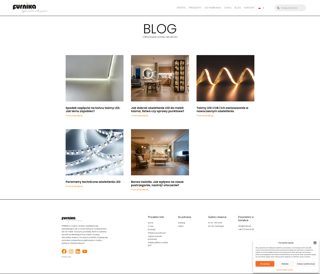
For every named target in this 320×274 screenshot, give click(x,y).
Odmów (285, 264)
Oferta (181, 7)
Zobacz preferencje (306, 264)
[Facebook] (64, 251)
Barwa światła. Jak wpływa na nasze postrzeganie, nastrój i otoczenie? (157, 183)
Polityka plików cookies (284, 270)
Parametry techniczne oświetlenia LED (93, 182)
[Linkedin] (77, 251)
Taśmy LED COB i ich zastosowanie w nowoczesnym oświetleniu (222, 109)
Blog (237, 7)
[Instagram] (71, 251)
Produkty (195, 7)
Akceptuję (265, 264)
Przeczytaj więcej (74, 116)
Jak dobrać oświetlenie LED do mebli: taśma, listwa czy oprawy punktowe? (157, 109)
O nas (228, 7)
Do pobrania (213, 7)
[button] (315, 243)
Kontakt (249, 7)
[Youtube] (84, 251)
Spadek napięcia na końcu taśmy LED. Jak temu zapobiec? (93, 109)
